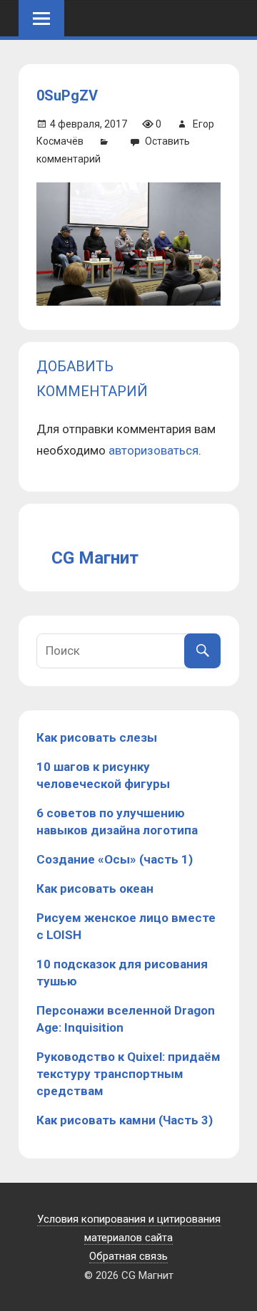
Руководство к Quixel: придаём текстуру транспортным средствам (128, 1074)
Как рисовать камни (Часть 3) (124, 1120)
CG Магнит (94, 558)
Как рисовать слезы (96, 737)
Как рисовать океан (94, 888)
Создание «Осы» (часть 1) (114, 859)
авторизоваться (153, 450)
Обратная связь (128, 1256)
